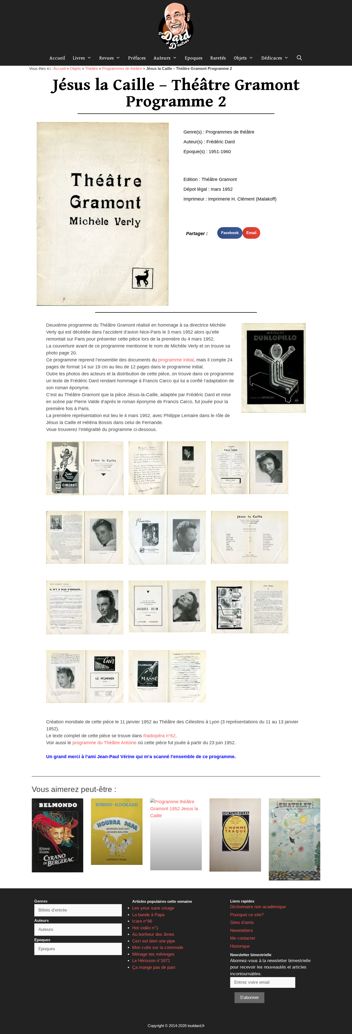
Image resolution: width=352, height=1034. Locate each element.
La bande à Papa (148, 914)
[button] (229, 233)
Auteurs (162, 58)
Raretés (218, 58)
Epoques (194, 58)
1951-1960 (220, 151)
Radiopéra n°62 (159, 735)
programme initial (176, 359)
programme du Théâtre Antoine (104, 742)
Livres (79, 58)
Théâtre (91, 68)
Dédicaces (271, 58)
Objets (240, 58)
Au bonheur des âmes (153, 934)
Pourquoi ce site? (247, 914)
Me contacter (242, 938)
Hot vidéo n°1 (145, 927)
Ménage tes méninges (153, 954)
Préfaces (137, 58)
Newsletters (241, 930)
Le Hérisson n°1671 (151, 960)
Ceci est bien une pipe (153, 941)
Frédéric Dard (220, 141)
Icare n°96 (142, 921)
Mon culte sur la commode (157, 947)
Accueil (57, 58)
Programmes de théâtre (122, 68)
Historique (240, 946)
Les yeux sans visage (153, 908)
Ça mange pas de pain (153, 967)
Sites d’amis (242, 922)
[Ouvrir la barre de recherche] (299, 58)
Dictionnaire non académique (258, 906)
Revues (106, 58)
